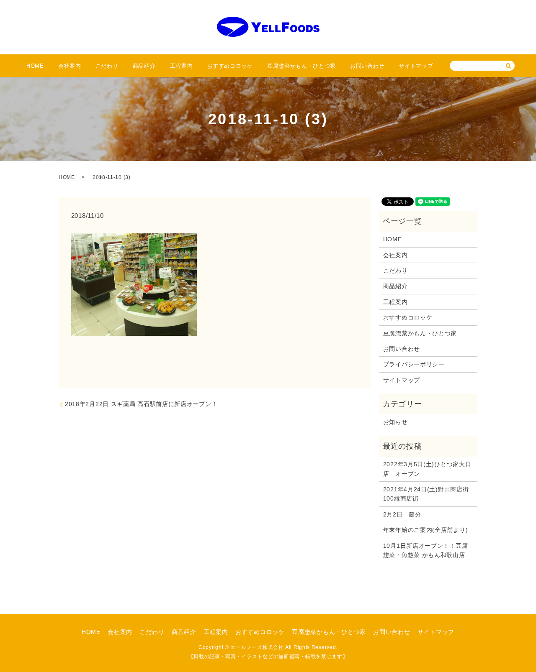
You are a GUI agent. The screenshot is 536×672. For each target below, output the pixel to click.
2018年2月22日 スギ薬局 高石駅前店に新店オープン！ (141, 404)
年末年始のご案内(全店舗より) (425, 529)
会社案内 (69, 66)
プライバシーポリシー (414, 364)
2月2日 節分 (402, 514)
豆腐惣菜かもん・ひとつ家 (301, 66)
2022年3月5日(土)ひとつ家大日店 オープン (427, 469)
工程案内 (181, 66)
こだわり (107, 66)
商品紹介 (144, 66)
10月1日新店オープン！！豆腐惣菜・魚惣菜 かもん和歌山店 (425, 550)
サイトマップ (416, 66)
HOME (35, 66)
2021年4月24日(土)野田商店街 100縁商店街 (428, 494)
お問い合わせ (367, 66)
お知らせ (395, 422)
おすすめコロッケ (230, 66)
